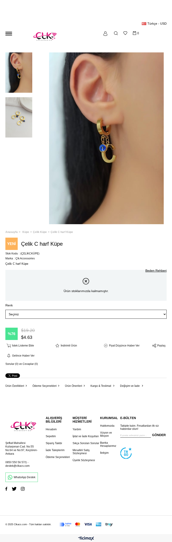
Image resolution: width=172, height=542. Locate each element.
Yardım (77, 429)
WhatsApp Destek (24, 477)
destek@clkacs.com (17, 465)
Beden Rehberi (156, 270)
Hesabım (51, 429)
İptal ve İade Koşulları (86, 436)
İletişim (104, 452)
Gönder (159, 435)
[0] (134, 33)
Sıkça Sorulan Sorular (86, 443)
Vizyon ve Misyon (106, 434)
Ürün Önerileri (73, 385)
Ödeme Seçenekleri (44, 385)
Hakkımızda (107, 425)
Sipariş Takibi (54, 443)
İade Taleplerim (55, 450)
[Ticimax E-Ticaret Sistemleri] (86, 538)
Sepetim (51, 436)
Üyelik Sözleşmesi (84, 460)
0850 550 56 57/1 (16, 462)
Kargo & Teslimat (101, 385)
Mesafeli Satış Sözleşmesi (81, 452)
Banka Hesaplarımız (108, 444)
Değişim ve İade (130, 385)
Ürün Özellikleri (14, 385)
